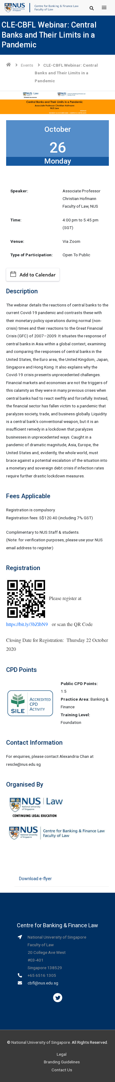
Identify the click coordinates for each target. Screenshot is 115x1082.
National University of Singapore (40, 1042)
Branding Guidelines (62, 1061)
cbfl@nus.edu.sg (43, 982)
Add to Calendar (38, 275)
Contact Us (62, 1069)
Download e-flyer (35, 878)
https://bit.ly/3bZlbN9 (27, 624)
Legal (62, 1054)
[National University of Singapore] (15, 7)
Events (27, 65)
